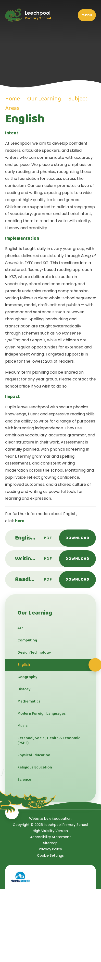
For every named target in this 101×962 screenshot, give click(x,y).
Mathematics (28, 701)
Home (12, 99)
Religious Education (34, 767)
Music (22, 726)
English (23, 665)
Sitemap (50, 843)
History (23, 689)
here (19, 521)
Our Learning (44, 99)
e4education (60, 818)
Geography (27, 677)
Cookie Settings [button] (50, 855)
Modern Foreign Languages (41, 714)
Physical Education (33, 755)
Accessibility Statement (50, 836)
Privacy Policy (50, 849)
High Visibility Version (50, 830)
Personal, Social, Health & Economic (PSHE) (48, 740)
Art (20, 628)
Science (24, 780)
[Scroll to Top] (12, 812)
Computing (27, 640)
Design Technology (34, 652)
